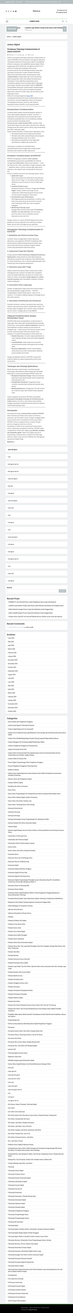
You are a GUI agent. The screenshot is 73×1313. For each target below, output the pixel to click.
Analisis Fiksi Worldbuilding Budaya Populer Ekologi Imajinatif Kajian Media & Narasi (33, 738)
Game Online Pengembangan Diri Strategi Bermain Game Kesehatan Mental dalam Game (34, 793)
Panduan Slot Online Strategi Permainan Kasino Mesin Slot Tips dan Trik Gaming (32, 1005)
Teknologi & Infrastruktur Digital (17, 1181)
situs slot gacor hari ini (15, 1089)
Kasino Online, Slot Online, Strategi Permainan (21, 850)
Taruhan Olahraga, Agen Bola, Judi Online (20, 1163)
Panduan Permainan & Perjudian (17, 994)
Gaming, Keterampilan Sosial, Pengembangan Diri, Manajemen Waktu (28, 819)
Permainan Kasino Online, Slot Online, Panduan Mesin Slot (25, 1031)
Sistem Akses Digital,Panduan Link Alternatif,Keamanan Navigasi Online (29, 1064)
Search (9, 587)
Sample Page (34, 21)
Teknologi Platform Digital (16, 1266)
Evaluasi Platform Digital (15, 782)
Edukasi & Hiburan (13, 770)
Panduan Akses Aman (14, 928)
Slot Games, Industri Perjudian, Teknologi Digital (22, 1104)
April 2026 (11, 645)
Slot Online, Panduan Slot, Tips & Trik (19, 1133)
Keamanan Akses (13, 854)
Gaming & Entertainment (15, 808)
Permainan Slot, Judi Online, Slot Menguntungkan (22, 1045)
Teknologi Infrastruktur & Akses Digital (19, 1247)
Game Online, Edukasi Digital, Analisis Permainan (22, 797)
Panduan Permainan (14, 987)
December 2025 (12, 660)
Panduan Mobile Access (15, 976)
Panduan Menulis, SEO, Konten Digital (19, 972)
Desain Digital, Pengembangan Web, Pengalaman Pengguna (25, 762)
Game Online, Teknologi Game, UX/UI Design (21, 804)
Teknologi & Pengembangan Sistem (18, 1218)
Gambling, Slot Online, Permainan (18, 786)
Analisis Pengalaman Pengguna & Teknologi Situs (22, 746)
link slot (10, 486)
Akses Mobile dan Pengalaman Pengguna (20, 722)
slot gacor (11, 493)
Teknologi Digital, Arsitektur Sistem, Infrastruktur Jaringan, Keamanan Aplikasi (31, 1229)
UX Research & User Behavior (16, 1297)
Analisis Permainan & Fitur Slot (17, 749)
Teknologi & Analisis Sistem (16, 1174)
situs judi (11, 1067)
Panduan (10, 917)
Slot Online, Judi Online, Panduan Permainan (21, 1122)
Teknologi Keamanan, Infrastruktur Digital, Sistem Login (24, 1251)
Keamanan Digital (13, 865)
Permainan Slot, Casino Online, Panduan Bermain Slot (24, 1042)
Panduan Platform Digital (15, 998)
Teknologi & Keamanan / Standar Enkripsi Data (22, 1196)
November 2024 (12, 707)
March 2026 (11, 649)
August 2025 (11, 674)
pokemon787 (12, 1049)
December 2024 (12, 704)
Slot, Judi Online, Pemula (15, 1141)
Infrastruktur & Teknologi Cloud (17, 836)
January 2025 (12, 700)
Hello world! (29, 627)
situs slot (11, 508)
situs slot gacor (12, 479)
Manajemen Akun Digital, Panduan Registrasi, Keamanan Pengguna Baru (29, 902)
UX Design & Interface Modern (17, 1290)
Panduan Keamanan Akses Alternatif (19, 959)
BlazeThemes (33, 1309)
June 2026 (11, 638)
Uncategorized (12, 1275)
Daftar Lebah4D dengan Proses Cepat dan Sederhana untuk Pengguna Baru (43, 2)
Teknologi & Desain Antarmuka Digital (19, 1178)
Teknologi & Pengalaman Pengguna (18, 1211)
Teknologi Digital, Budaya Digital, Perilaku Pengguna (23, 1233)
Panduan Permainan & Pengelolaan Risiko (20, 990)
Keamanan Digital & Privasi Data (17, 872)
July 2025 (11, 678)
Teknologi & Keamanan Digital (17, 1200)
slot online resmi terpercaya (16, 1111)
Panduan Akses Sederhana (16, 939)
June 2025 (11, 682)
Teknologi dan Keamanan (15, 1222)
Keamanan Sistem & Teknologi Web (18, 885)
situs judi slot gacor (14, 1075)
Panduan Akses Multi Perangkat (17, 935)
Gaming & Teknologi (14, 812)
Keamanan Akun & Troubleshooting (18, 861)
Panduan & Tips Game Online (16, 924)
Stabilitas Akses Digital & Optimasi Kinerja (20, 1144)
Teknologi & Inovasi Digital (16, 1185)
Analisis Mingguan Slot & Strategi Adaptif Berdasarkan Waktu (26, 742)
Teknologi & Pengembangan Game (18, 1214)
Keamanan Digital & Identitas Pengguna (19, 869)
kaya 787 (30, 96)
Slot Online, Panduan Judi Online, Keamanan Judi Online (24, 1130)
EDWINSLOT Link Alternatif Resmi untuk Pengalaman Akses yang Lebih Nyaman (32, 602)
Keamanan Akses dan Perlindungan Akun (20, 858)
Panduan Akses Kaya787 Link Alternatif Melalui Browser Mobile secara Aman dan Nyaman (35, 616)
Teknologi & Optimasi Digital (16, 1203)
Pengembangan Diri (14, 1020)
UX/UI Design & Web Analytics (17, 1301)
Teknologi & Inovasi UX (15, 1189)
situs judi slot (12, 1071)
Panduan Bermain (13, 955)
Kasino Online (12, 847)
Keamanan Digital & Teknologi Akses (19, 876)
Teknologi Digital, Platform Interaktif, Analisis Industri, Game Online (28, 1236)
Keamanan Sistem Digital (15, 889)
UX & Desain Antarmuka (15, 1282)
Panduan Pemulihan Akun (15, 979)
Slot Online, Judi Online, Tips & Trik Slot (20, 1126)
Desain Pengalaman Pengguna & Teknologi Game (22, 766)
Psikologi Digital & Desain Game (17, 1053)
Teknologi (11, 1167)
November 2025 (12, 663)
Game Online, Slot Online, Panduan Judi (19, 801)
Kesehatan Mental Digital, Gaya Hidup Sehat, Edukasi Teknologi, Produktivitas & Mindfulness (35, 898)
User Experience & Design (15, 1279)
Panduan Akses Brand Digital (16, 931)
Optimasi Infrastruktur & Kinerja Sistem (19, 913)
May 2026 (11, 641)
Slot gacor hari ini (13, 471)
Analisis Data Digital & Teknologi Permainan (21, 725)
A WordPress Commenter (16, 627)
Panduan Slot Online (14, 1001)
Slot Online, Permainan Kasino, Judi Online (20, 1137)
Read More (10, 442)
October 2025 (12, 667)
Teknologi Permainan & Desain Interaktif (20, 1258)
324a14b (11, 55)
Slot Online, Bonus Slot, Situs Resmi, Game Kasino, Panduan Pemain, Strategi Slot (32, 1115)
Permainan (11, 1027)
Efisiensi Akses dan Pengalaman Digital (20, 779)
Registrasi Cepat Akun (14, 1056)
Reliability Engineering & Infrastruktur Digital (21, 1060)
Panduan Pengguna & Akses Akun (18, 983)
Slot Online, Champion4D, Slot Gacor (19, 1119)
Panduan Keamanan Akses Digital (18, 963)
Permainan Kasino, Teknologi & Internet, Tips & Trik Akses (25, 1035)
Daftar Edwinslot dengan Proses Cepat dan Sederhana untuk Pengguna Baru (31, 609)
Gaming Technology (14, 815)
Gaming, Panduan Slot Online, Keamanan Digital (22, 823)
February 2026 (12, 652)
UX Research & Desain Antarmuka (18, 1293)
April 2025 (11, 689)
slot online (11, 1108)
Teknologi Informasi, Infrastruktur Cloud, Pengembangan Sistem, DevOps (29, 1240)
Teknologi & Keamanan (15, 1192)
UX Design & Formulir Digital (16, 1286)
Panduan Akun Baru (14, 952)
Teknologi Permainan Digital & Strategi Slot (21, 1262)
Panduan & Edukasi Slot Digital (17, 920)
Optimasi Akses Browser (15, 909)
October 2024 (12, 711)
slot (9, 457)
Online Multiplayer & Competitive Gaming (20, 906)
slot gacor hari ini (13, 464)
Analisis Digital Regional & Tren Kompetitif (20, 729)
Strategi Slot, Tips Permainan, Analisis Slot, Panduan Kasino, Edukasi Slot (30, 1159)
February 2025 (12, 696)
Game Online (12, 790)
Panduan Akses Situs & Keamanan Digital (20, 942)
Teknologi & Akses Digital (15, 1170)
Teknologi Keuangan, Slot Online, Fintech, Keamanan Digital (25, 1255)
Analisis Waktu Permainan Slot (17, 758)
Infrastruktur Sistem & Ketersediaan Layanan (21, 843)
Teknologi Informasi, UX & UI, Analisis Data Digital (23, 1244)
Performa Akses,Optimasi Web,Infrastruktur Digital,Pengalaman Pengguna (30, 1023)
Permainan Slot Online (14, 1038)
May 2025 (11, 685)
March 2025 (11, 693)
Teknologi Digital (13, 1225)
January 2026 (12, 656)
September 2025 (13, 671)
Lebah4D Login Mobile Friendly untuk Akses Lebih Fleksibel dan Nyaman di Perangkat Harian (43, 28)
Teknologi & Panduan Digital (16, 1207)
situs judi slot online (14, 1078)
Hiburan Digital (12, 826)
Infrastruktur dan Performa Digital (18, 839)
